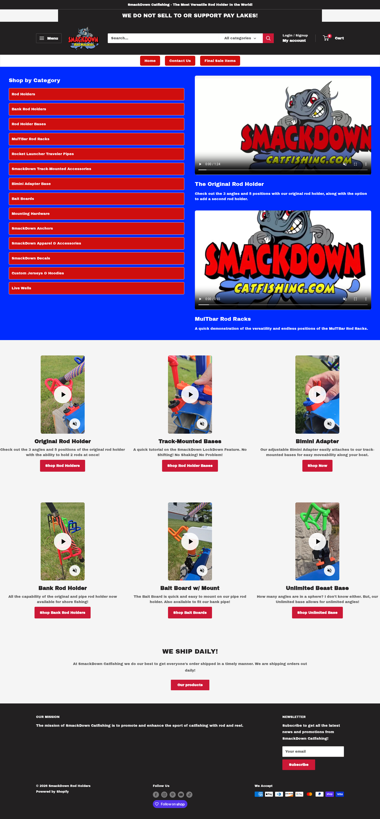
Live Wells (21, 288)
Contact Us (180, 61)
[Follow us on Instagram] (164, 795)
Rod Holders (23, 94)
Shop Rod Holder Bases (190, 465)
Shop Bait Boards (190, 612)
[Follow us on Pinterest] (173, 795)
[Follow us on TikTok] (189, 795)
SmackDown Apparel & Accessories (46, 243)
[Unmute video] (74, 423)
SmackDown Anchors (32, 228)
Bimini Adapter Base (31, 184)
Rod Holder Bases (29, 124)
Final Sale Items (220, 61)
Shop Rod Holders (62, 465)
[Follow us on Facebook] (156, 795)
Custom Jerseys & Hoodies (38, 273)
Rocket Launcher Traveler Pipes (43, 154)
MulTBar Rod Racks (30, 139)
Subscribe (299, 764)
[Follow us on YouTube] (181, 795)
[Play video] (62, 394)
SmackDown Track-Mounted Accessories (51, 169)
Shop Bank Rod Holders (62, 612)
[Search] (268, 38)
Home (150, 61)
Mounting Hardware (31, 214)
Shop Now (317, 465)
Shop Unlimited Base (317, 612)
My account (294, 40)
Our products (190, 685)
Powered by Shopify (52, 791)
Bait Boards (23, 199)
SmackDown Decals (31, 258)
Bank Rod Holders (29, 109)
